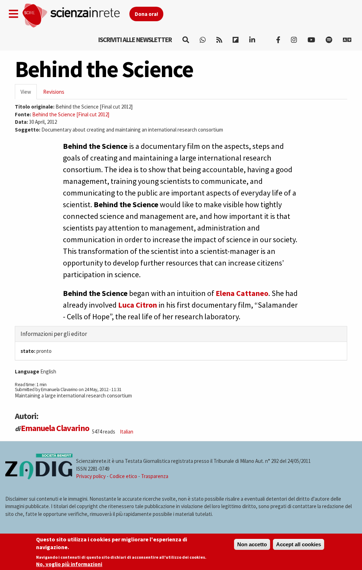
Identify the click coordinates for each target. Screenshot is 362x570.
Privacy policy (91, 476)
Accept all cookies (298, 544)
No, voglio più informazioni (69, 564)
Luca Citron (137, 305)
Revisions (53, 91)
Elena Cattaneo (242, 293)
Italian (126, 431)
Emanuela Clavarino (55, 428)
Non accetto (252, 544)
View (29, 93)
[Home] (75, 15)
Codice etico (123, 476)
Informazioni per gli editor (54, 334)
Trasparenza (154, 476)
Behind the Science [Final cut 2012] (70, 114)
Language (27, 371)
